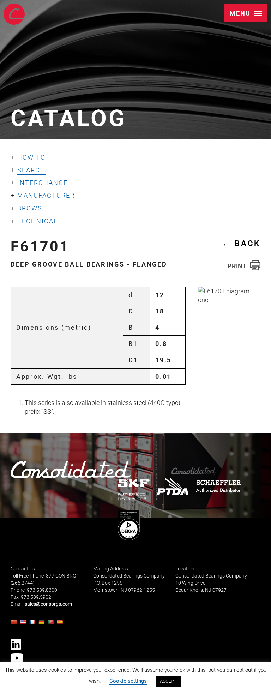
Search (31, 170)
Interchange (42, 182)
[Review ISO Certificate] (129, 525)
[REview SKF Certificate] (134, 489)
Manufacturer (46, 195)
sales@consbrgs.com (48, 604)
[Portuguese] (51, 623)
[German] (42, 623)
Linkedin (16, 644)
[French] (33, 623)
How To (31, 157)
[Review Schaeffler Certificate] (218, 486)
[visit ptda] (172, 486)
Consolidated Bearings (14, 14)
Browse (32, 208)
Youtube (17, 658)
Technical (37, 221)
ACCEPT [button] (168, 681)
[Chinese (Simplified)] (15, 623)
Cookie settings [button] (128, 681)
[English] (24, 623)
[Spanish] (60, 623)
